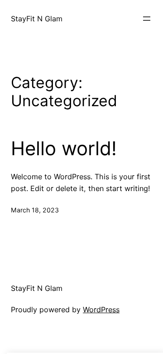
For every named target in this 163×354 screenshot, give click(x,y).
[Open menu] (146, 18)
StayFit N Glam (36, 18)
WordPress (101, 309)
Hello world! (64, 148)
